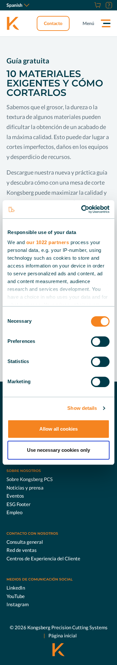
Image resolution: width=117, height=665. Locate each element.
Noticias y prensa (25, 487)
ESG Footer (18, 504)
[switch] (100, 341)
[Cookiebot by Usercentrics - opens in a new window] (83, 209)
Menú (88, 23)
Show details (82, 408)
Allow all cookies (58, 429)
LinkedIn (15, 588)
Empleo (14, 512)
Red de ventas (21, 550)
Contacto (53, 23)
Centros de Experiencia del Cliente (43, 558)
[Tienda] (96, 5)
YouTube (15, 596)
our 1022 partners (47, 242)
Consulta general (24, 542)
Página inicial (62, 635)
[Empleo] (89, 5)
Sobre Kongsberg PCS (29, 479)
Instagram (17, 604)
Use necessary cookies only (58, 450)
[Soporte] (108, 5)
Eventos (15, 496)
